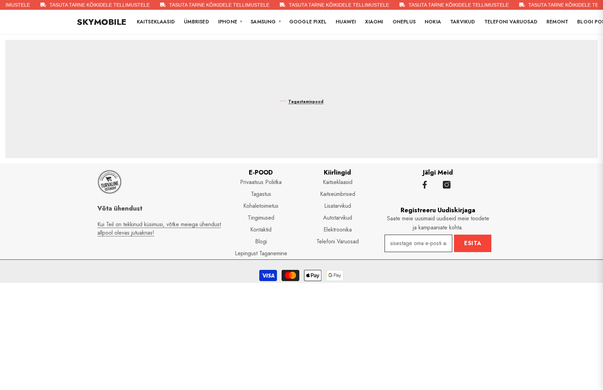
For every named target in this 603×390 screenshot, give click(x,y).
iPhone (230, 21)
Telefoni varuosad (510, 21)
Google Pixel (308, 21)
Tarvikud (462, 21)
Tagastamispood (305, 101)
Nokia (433, 21)
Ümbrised (196, 21)
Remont (557, 21)
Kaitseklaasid (156, 21)
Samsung (266, 21)
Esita (473, 243)
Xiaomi (374, 21)
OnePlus (404, 21)
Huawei (346, 21)
